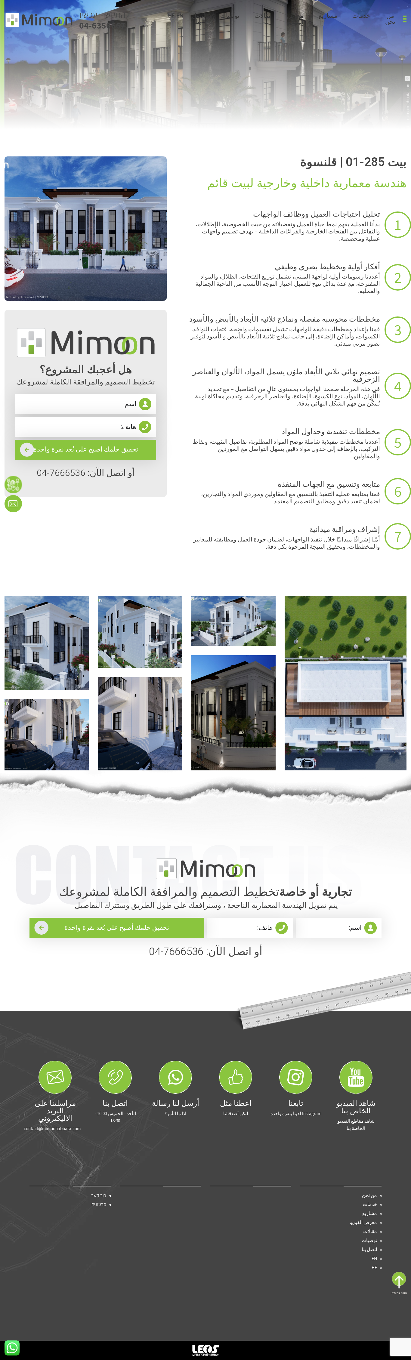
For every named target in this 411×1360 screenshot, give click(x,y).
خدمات (361, 16)
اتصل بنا (198, 19)
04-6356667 (102, 20)
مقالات (263, 16)
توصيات (229, 16)
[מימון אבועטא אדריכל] (39, 20)
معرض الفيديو (295, 19)
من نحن (390, 19)
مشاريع (328, 16)
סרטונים (98, 1204)
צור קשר (98, 1195)
